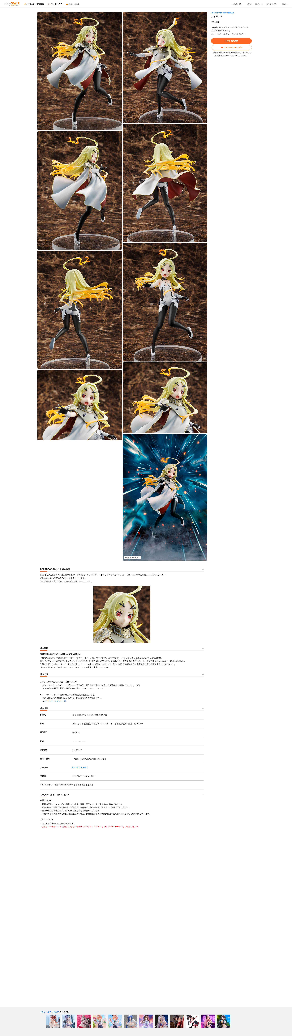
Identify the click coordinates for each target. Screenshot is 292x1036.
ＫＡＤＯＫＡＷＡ (80, 767)
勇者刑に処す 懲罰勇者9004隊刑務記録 (223, 12)
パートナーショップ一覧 (55, 701)
